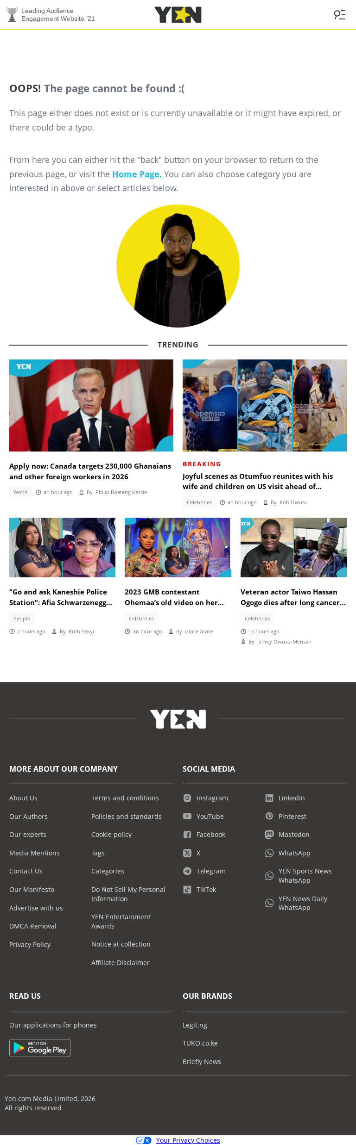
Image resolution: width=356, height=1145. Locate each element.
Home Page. (137, 173)
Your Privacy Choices (188, 1140)
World (20, 492)
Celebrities (199, 502)
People (21, 618)
